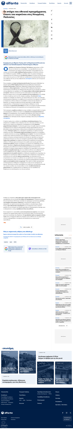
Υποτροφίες (10, 402)
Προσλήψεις (29, 400)
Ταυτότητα (13, 419)
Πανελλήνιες (52, 3)
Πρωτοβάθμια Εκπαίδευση (6, 397)
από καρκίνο (29, 78)
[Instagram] (66, 413)
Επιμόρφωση (58, 401)
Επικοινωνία (3, 419)
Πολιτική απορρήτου (15, 417)
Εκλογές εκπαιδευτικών (6, 404)
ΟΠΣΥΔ (49, 393)
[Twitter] (51, 23)
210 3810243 (66, 419)
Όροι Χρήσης (4, 417)
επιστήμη (8, 348)
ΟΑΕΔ (24, 400)
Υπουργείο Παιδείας (42, 3)
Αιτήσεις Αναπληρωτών (42, 393)
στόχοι (39, 96)
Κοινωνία (66, 3)
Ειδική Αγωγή (4, 402)
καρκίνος (6, 242)
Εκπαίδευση (32, 3)
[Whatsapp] (51, 35)
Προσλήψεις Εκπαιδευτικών (44, 392)
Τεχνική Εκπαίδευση (5, 400)
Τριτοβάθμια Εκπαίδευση (43, 397)
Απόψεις (57, 395)
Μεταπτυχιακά (40, 400)
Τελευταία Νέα (24, 3)
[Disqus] (26, 271)
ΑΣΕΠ (20, 400)
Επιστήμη (5, 8)
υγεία (11, 242)
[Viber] (51, 31)
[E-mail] (51, 39)
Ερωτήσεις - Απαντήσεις (61, 404)
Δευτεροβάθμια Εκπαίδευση (7, 398)
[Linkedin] (51, 27)
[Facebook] (51, 19)
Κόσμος (57, 392)
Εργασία (59, 3)
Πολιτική (39, 403)
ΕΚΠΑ (15, 242)
